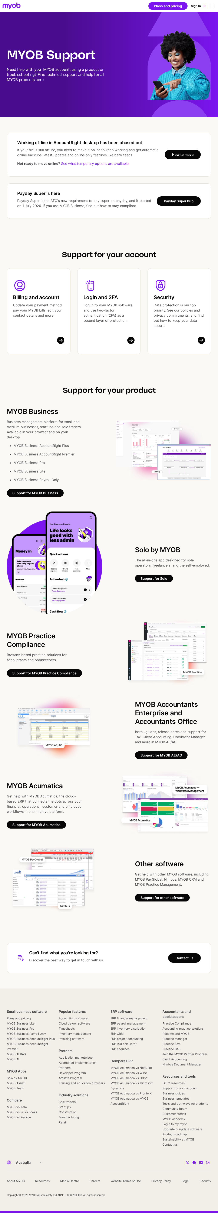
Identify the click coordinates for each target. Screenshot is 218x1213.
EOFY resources (173, 1083)
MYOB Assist (15, 1083)
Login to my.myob (175, 1124)
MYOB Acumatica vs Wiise (128, 1073)
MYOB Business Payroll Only (26, 1033)
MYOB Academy (173, 1119)
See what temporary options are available (95, 163)
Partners (66, 1051)
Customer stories (174, 1114)
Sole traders (67, 1102)
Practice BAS (171, 1049)
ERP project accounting (126, 1039)
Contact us (170, 1144)
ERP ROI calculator (123, 1044)
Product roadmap (174, 1134)
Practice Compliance (176, 1023)
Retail (62, 1122)
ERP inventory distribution (128, 1028)
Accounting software (73, 1018)
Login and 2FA (100, 297)
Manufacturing (69, 1117)
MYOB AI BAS (16, 1054)
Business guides (173, 1093)
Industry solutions (74, 1095)
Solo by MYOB (17, 1078)
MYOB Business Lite (20, 1023)
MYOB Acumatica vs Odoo (128, 1078)
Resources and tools (179, 1076)
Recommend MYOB (175, 1033)
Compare (14, 1100)
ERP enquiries (119, 1049)
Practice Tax (171, 1044)
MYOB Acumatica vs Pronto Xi (131, 1093)
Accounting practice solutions (183, 1028)
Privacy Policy (161, 1181)
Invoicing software (71, 1039)
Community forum (174, 1108)
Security (164, 297)
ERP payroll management (127, 1023)
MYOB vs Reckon (19, 1117)
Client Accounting (174, 1059)
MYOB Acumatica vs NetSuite (131, 1068)
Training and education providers (82, 1083)
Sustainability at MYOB (178, 1139)
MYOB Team (15, 1088)
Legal (185, 1181)
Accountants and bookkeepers (176, 1014)
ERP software (121, 1011)
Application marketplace (76, 1057)
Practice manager (174, 1039)
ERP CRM (116, 1033)
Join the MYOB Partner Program (184, 1054)
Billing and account (36, 297)
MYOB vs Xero (17, 1107)
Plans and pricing (19, 1018)
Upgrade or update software (182, 1129)
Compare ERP (121, 1061)
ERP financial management (129, 1018)
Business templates (175, 1098)
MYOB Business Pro (20, 1028)
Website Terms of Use (126, 1181)
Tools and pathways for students (185, 1103)
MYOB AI (13, 1059)
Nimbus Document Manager (181, 1064)
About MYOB (16, 1181)
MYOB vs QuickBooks (22, 1112)
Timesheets (67, 1028)
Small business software (27, 1011)
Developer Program (72, 1073)
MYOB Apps (17, 1071)
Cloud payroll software (74, 1023)
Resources (42, 1181)
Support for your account (180, 1088)
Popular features (72, 1011)
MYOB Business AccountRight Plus (31, 1039)
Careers (94, 1181)
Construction (67, 1112)
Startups (65, 1107)
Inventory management (75, 1033)
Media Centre (69, 1181)
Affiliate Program (70, 1078)
